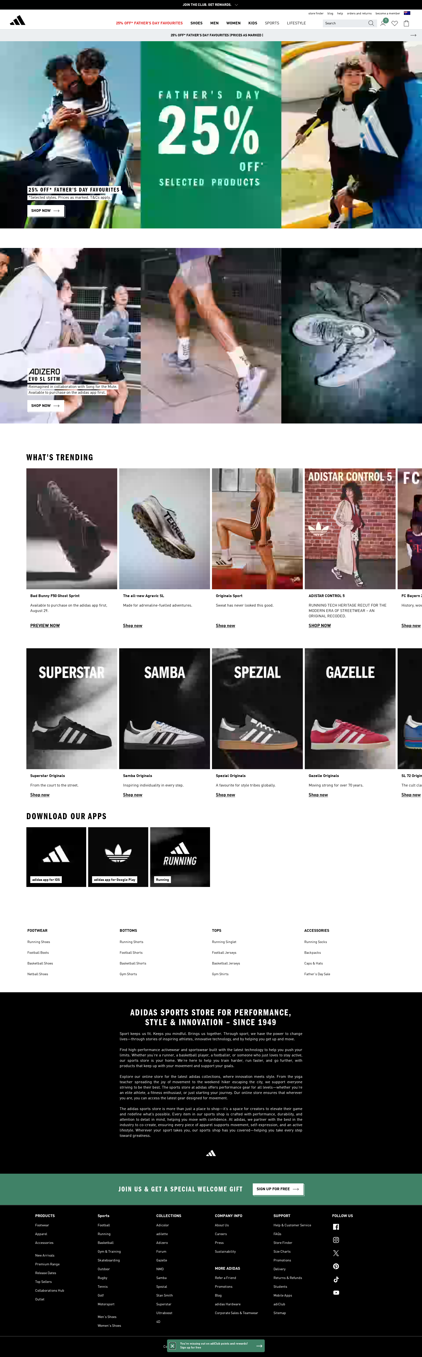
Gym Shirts (220, 974)
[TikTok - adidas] (359, 1280)
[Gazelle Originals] (350, 725)
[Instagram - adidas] (359, 1240)
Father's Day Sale (317, 974)
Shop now (132, 626)
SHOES (196, 23)
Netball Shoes (37, 974)
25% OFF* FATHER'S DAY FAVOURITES (149, 23)
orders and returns (359, 13)
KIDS (252, 23)
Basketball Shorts (133, 963)
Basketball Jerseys (226, 963)
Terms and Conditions (228, 1346)
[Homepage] (17, 21)
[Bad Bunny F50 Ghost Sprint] (71, 550)
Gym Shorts (128, 974)
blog (330, 13)
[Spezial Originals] (257, 725)
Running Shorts (131, 942)
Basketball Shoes (40, 963)
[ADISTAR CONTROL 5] (350, 550)
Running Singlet (224, 942)
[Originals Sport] (257, 550)
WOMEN (233, 23)
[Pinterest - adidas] (359, 1267)
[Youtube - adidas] (359, 1293)
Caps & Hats (313, 963)
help (340, 13)
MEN (214, 23)
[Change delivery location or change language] (407, 14)
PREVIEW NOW (45, 626)
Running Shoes (38, 942)
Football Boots (38, 952)
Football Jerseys (224, 952)
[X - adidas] (359, 1253)
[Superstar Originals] (71, 725)
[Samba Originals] (164, 725)
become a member (388, 13)
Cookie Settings (175, 1346)
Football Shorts (131, 952)
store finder (316, 13)
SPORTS (272, 23)
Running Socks (315, 942)
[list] (211, 550)
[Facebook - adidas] (359, 1227)
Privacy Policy (199, 1346)
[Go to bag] (406, 23)
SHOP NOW (320, 626)
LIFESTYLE (296, 23)
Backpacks (312, 952)
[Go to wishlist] (395, 23)
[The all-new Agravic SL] (164, 550)
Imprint (253, 1346)
